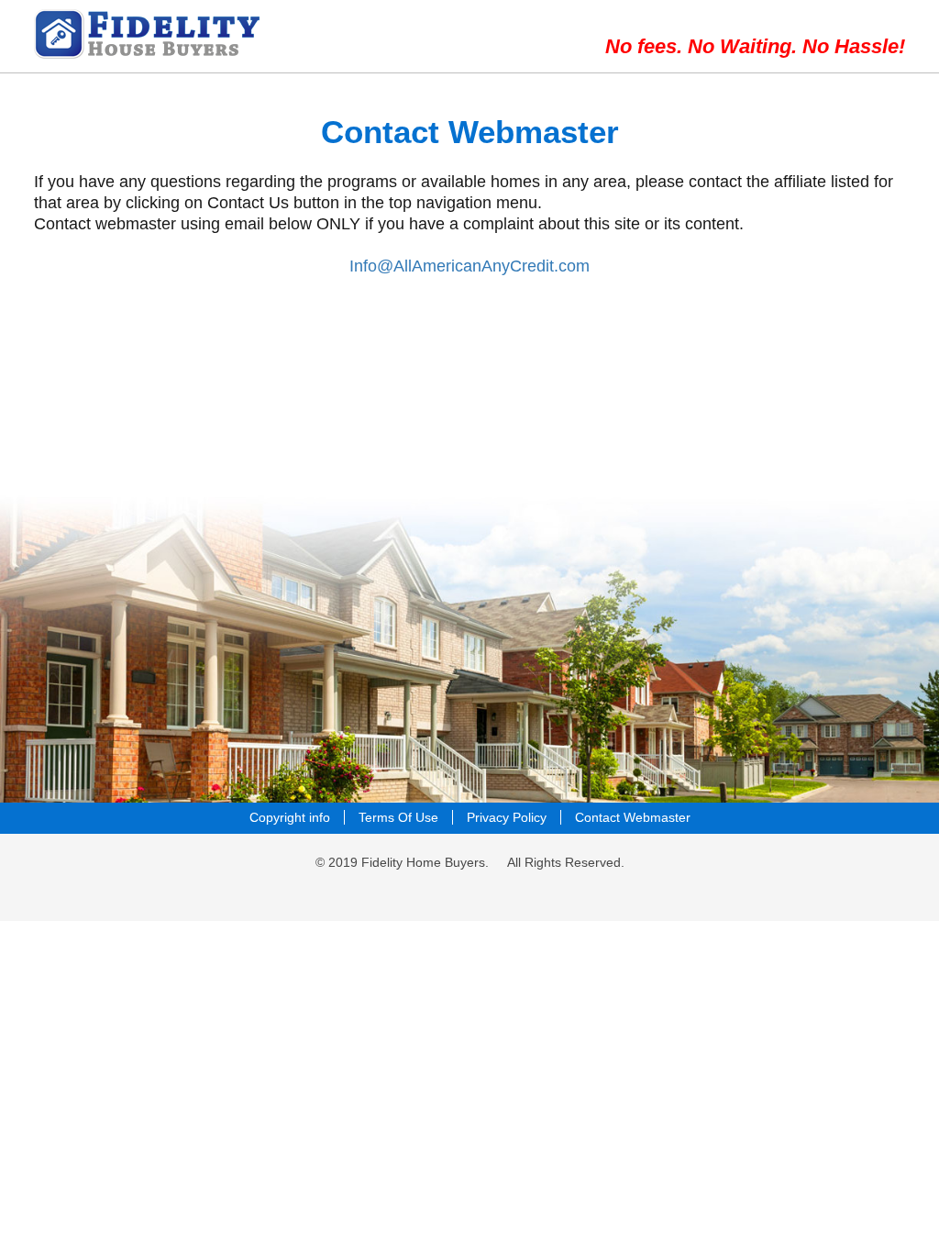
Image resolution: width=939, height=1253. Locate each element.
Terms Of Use (398, 817)
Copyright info (289, 817)
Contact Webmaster (632, 817)
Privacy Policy (507, 817)
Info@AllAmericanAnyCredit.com (469, 266)
